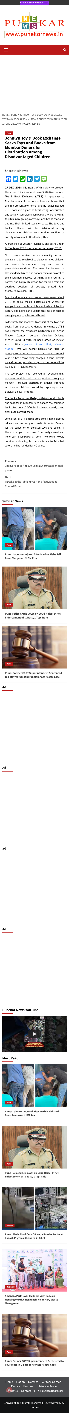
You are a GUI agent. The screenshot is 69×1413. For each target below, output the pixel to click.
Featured (28, 1386)
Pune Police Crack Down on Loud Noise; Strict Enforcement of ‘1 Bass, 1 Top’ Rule (33, 616)
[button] (5, 49)
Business (11, 1286)
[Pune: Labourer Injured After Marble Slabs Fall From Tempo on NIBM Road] (34, 528)
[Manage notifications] (9, 1390)
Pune (9, 133)
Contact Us (28, 1390)
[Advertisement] (34, 81)
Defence (33, 1381)
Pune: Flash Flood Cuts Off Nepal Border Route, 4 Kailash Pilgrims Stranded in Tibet (34, 1236)
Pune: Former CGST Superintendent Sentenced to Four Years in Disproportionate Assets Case (33, 675)
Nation (10, 1225)
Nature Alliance (47, 1386)
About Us (12, 1390)
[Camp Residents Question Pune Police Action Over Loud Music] (34, 1034)
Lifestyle (15, 1386)
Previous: (34, 465)
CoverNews (51, 1402)
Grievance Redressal (50, 1390)
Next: (31, 481)
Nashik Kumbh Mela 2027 (34, 2)
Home (9, 1381)
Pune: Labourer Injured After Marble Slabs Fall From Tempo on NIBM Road (33, 556)
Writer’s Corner (51, 1381)
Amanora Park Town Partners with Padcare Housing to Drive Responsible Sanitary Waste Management (31, 1299)
